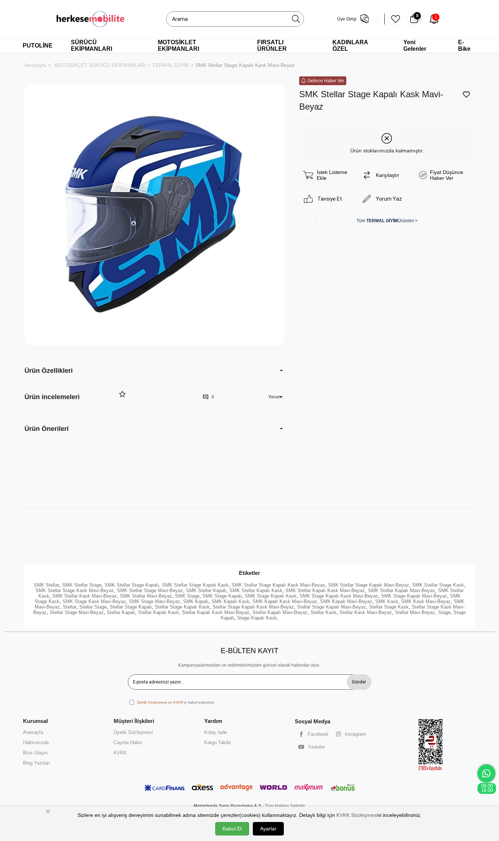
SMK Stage (187, 596)
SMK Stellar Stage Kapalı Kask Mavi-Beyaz (278, 585)
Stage (444, 612)
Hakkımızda (36, 742)
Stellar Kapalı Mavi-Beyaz (280, 612)
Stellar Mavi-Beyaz (415, 612)
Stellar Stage (93, 607)
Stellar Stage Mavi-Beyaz (77, 612)
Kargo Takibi (217, 742)
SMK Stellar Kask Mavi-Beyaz (84, 596)
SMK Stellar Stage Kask (438, 585)
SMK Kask (386, 601)
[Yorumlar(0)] (71, 397)
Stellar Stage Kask (389, 607)
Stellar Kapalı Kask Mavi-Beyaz (216, 612)
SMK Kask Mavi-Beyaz (426, 601)
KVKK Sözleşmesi (356, 815)
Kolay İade (215, 732)
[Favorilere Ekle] (466, 94)
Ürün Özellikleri (48, 370)
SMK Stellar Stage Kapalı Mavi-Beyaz (368, 585)
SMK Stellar (46, 585)
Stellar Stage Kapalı (131, 607)
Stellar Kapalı (121, 612)
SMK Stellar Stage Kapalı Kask (195, 585)
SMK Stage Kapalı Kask (271, 596)
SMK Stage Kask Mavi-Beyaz (94, 601)
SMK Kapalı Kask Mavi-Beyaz (284, 601)
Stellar (69, 607)
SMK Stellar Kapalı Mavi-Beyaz (401, 590)
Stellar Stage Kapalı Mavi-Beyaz (331, 607)
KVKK (178, 702)
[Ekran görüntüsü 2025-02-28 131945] (430, 744)
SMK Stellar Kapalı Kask (255, 590)
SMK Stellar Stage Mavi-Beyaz (150, 590)
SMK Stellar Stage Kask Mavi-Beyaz (74, 590)
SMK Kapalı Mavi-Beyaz (346, 601)
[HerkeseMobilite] (91, 19)
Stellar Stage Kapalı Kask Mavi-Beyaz (253, 607)
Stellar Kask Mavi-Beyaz (365, 612)
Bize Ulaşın (35, 752)
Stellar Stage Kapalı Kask (182, 607)
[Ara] (296, 19)
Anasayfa (33, 732)
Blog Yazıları (36, 763)
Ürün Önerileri (46, 428)
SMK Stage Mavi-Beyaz (154, 601)
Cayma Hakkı (128, 742)
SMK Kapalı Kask (231, 601)
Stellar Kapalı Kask (158, 612)
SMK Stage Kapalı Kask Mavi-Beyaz (339, 596)
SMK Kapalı (196, 601)
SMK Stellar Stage (82, 585)
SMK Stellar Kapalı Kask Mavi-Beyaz (325, 590)
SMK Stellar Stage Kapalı (131, 585)
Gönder (359, 682)
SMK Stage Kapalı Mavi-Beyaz (414, 596)
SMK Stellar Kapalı (206, 590)
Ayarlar (268, 828)
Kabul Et (232, 828)
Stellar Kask (323, 612)
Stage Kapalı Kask (257, 618)
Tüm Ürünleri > (387, 220)
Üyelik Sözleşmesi (152, 702)
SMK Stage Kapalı (222, 596)
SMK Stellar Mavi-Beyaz (146, 596)
